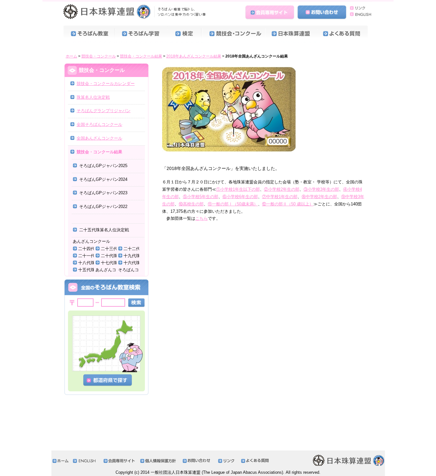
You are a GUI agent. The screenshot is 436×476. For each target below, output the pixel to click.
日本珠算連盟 (136, 11)
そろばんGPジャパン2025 (103, 165)
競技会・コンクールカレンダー (106, 83)
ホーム (71, 56)
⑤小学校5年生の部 (200, 196)
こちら (201, 218)
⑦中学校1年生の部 (279, 196)
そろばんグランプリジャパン (104, 110)
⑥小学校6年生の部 (240, 196)
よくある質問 (343, 34)
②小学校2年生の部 (281, 189)
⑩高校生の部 (191, 204)
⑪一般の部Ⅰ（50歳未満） (233, 204)
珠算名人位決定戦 (93, 97)
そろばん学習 (140, 34)
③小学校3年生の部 (321, 189)
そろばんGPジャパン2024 (103, 179)
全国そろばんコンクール (99, 124)
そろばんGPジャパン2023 (103, 192)
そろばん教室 (89, 34)
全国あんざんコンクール (99, 138)
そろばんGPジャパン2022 (103, 206)
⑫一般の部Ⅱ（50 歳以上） (287, 204)
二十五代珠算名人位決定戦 (104, 229)
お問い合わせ (322, 10)
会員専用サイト (270, 10)
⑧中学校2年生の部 (319, 196)
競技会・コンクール (233, 34)
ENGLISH (359, 14)
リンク (359, 7)
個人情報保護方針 (159, 461)
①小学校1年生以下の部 (238, 189)
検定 (184, 34)
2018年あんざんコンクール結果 (193, 56)
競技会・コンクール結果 (141, 56)
